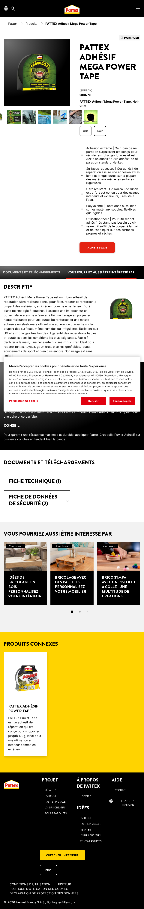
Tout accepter (122, 400)
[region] (72, 383)
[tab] (72, 611)
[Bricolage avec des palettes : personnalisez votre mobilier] (71, 573)
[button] (37, 481)
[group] (37, 82)
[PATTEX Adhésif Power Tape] (25, 704)
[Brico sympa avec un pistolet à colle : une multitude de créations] (118, 573)
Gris (85, 130)
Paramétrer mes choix (23, 400)
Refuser (93, 400)
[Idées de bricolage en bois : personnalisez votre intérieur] (25, 573)
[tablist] (72, 611)
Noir (100, 130)
